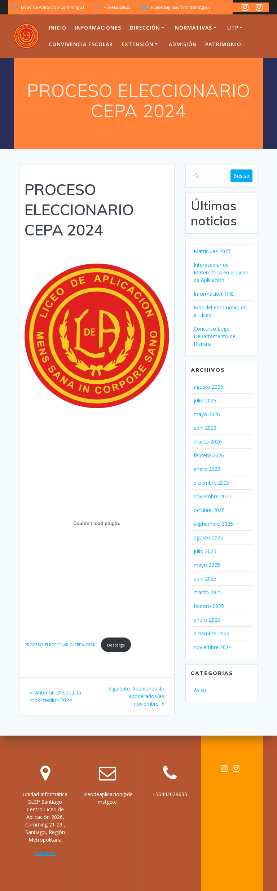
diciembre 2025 (211, 482)
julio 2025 (205, 551)
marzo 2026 (208, 441)
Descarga (116, 645)
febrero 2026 (209, 455)
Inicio (57, 27)
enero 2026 (207, 469)
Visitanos (45, 853)
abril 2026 (205, 427)
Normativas (193, 27)
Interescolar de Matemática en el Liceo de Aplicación (221, 272)
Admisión (183, 44)
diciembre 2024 (211, 633)
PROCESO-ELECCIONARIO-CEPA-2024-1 (61, 645)
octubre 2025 (209, 510)
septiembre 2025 (213, 523)
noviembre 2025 (213, 496)
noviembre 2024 (213, 647)
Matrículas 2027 (212, 251)
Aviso (200, 690)
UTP (232, 27)
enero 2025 (207, 619)
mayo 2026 (207, 414)
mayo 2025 (207, 564)
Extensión (138, 44)
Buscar (241, 175)
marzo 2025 (208, 592)
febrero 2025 (209, 606)
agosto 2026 (208, 386)
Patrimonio (223, 44)
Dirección (145, 27)
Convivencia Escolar (81, 44)
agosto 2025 (208, 537)
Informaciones (98, 27)
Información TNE (214, 293)
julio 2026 (205, 400)
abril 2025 (205, 578)
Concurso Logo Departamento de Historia (215, 336)
